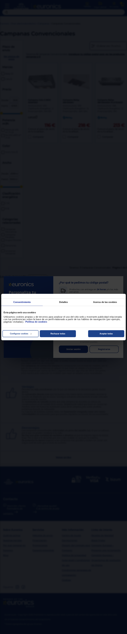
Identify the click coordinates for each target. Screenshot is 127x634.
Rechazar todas (57, 333)
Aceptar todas (106, 333)
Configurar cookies (19, 333)
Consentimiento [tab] (22, 302)
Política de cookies (36, 321)
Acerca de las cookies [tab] (105, 302)
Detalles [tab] (63, 302)
